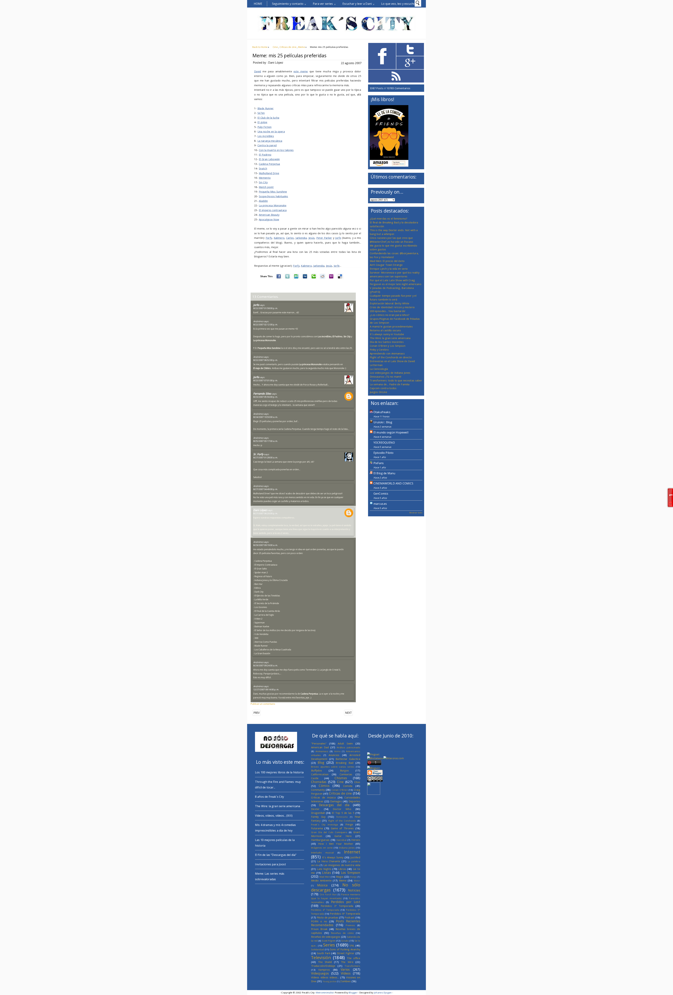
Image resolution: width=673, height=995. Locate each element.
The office (353, 958)
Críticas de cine (288, 47)
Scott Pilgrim (328, 940)
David (257, 71)
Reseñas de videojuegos (326, 936)
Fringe (349, 824)
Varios (345, 969)
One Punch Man (328, 894)
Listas (326, 872)
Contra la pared (267, 145)
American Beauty (269, 214)
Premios (350, 925)
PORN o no (319, 921)
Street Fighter (345, 953)
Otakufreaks (381, 412)
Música (322, 885)
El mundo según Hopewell (390, 432)
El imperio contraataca (273, 210)
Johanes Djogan (383, 992)
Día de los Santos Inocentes (387, 342)
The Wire (347, 962)
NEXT (348, 713)
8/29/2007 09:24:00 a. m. (265, 665)
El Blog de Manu (384, 473)
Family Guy (318, 816)
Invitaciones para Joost (270, 864)
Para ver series (323, 4)
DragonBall (318, 813)
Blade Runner (265, 108)
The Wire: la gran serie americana (390, 338)
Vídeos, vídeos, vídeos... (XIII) (274, 816)
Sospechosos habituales (273, 196)
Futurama (317, 828)
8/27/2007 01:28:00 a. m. (265, 457)
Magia (339, 876)
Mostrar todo (415, 512)
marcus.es (380, 504)
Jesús (311, 238)
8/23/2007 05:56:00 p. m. (265, 396)
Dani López (260, 510)
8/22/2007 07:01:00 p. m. (265, 380)
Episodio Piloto (383, 453)
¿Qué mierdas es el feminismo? (388, 218)
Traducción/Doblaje (323, 965)
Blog (321, 762)
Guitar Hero (343, 836)
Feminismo (342, 816)
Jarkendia (301, 238)
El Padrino (265, 154)
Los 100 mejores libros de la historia (279, 772)
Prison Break (319, 929)
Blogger (353, 992)
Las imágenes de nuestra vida (341, 865)
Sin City (263, 182)
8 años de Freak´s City (269, 797)
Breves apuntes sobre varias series (332, 766)
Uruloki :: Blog (382, 422)
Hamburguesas (320, 840)
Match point (266, 187)
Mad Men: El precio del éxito (387, 261)
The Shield (325, 962)
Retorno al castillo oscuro (385, 330)
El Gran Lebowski (269, 159)
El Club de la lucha (268, 117)
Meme (301, 47)
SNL (351, 945)
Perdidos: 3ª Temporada (337, 906)
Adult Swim (345, 743)
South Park (323, 953)
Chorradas (319, 782)
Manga (353, 876)
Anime (337, 751)
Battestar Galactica (348, 759)
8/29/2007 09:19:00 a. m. (265, 545)
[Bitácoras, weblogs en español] (393, 758)
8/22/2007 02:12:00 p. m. (265, 324)
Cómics (324, 786)
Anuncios (334, 755)
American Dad (320, 747)
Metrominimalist (325, 992)
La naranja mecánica (269, 140)
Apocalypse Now (269, 219)
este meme (301, 71)
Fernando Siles (262, 393)
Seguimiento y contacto (288, 4)
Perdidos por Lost (345, 902)
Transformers (352, 965)
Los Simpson (350, 872)
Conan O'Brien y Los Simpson (387, 345)
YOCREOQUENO (384, 442)
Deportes (354, 801)
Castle (315, 778)
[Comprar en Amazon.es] (389, 165)
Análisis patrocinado (348, 747)
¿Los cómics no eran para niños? (389, 315)
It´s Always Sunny (333, 857)
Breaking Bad (344, 762)
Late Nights (324, 869)
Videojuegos (320, 973)
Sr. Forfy (258, 454)
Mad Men (324, 876)
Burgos (344, 770)
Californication (319, 774)
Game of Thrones (342, 828)
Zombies (345, 981)
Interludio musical (322, 852)
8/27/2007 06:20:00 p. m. (265, 513)
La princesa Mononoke (272, 205)
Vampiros (324, 969)
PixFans (378, 463)
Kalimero (279, 238)
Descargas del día (334, 805)
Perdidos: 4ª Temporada (325, 909)
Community (318, 789)
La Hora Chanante (328, 861)
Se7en (261, 113)
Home (258, 4)
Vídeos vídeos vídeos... (325, 977)
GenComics (380, 493)
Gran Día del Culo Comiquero (329, 832)
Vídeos (346, 973)
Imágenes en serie (322, 847)
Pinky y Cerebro (379, 349)
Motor (357, 880)
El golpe (262, 122)
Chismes (341, 778)
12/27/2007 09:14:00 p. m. (266, 689)
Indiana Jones (347, 847)
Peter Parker (324, 238)
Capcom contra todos (383, 388)
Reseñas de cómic (342, 933)
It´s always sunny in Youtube (387, 334)
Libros (342, 869)
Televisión (321, 957)
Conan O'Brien (339, 789)
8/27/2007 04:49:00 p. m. (265, 489)
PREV (256, 713)
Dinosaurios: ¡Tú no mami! (385, 376)
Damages (336, 801)
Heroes (355, 840)
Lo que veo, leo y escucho (398, 4)
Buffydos (316, 770)
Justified (355, 857)
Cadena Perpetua (269, 164)
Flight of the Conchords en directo (391, 357)
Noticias (354, 890)
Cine (275, 47)
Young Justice (329, 981)
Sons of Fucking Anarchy (345, 949)
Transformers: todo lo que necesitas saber (396, 380)
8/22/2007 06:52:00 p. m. (265, 360)
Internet (352, 852)
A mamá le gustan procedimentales (391, 326)
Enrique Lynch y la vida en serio (389, 268)
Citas (357, 782)
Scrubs (345, 940)
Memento (265, 177)
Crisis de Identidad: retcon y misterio (392, 307)
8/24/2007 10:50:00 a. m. (265, 417)
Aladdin (263, 201)
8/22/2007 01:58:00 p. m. (265, 308)
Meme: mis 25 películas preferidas (289, 55)
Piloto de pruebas (327, 917)
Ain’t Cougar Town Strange (386, 264)
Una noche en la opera (271, 131)
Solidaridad (317, 949)
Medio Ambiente (321, 880)
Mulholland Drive (269, 173)
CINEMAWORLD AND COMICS (393, 483)
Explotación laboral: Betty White (389, 303)
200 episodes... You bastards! (387, 311)
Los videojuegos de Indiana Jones (390, 372)
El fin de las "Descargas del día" (275, 855)
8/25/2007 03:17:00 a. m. (265, 441)
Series (329, 945)
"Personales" (319, 743)
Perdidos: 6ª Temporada (345, 913)
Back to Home (259, 47)
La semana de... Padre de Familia (389, 384)
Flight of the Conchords (342, 820)
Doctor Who (342, 809)
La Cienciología (379, 369)
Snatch (263, 168)
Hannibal (341, 840)
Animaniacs (321, 751)
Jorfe (338, 238)
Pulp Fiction (264, 127)
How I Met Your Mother (335, 843)
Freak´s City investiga (324, 824)
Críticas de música (323, 797)
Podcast (350, 917)
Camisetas (346, 774)
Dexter (315, 809)
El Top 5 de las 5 (343, 813)
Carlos (290, 238)
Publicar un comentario (263, 703)
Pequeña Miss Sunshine (273, 191)
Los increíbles (265, 136)
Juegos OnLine (378, 392)
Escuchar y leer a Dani (357, 4)
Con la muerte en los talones (276, 150)
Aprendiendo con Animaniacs (387, 353)
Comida (347, 786)
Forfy (269, 238)
